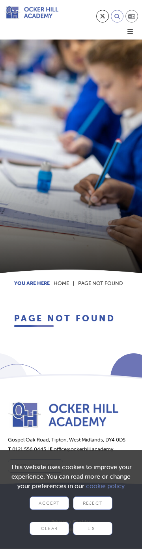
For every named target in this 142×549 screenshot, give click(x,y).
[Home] (31, 12)
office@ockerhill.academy (84, 449)
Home (61, 283)
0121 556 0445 (29, 449)
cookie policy (105, 486)
